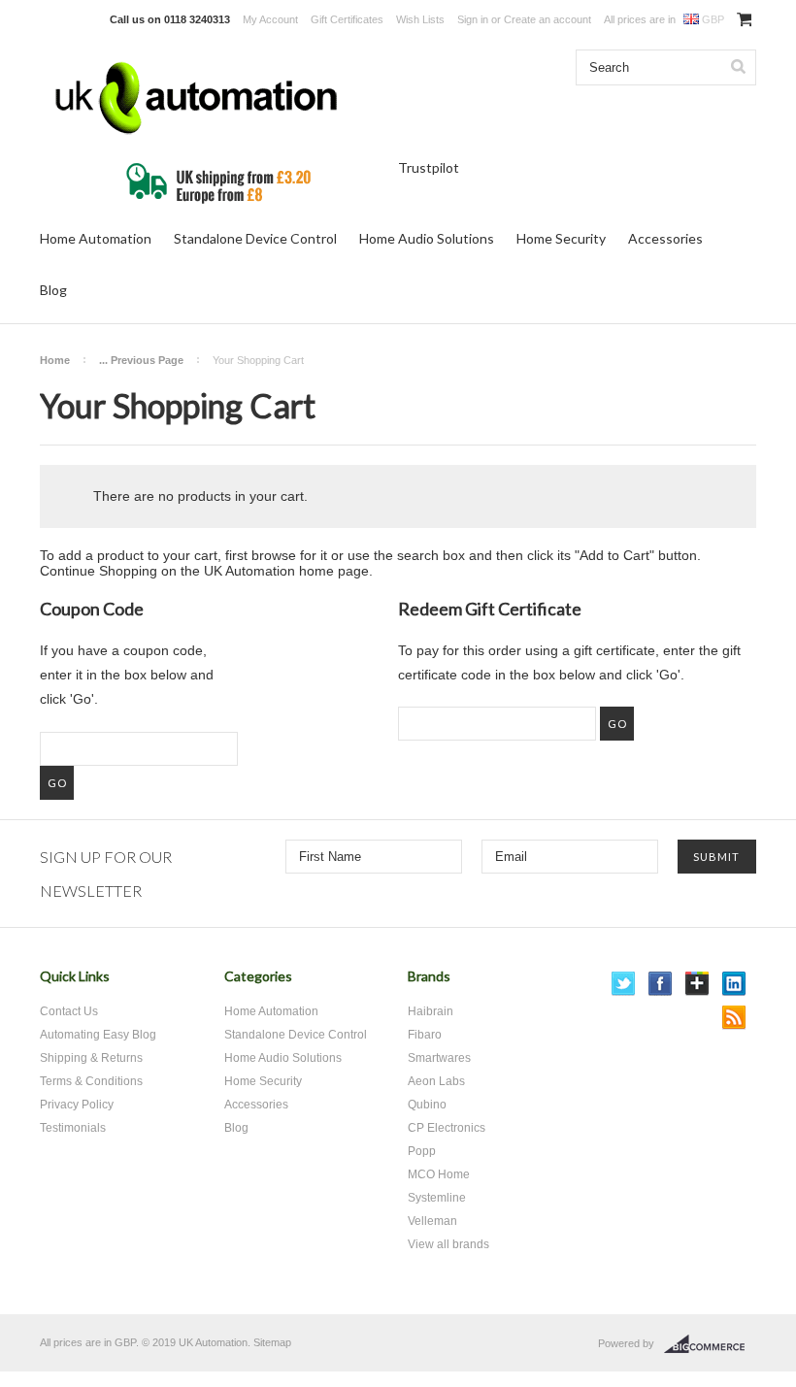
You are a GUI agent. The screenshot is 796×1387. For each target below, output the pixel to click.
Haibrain (430, 1011)
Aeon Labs (436, 1081)
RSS (734, 1018)
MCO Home (439, 1174)
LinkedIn (734, 984)
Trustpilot (428, 167)
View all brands (448, 1244)
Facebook (660, 984)
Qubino (427, 1104)
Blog (53, 289)
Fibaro (425, 1034)
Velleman (432, 1221)
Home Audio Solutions (426, 238)
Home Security (561, 238)
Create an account (547, 19)
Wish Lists (420, 19)
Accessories (665, 238)
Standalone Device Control (255, 238)
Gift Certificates (347, 19)
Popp (422, 1151)
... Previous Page (141, 360)
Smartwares (439, 1058)
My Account (270, 19)
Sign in (472, 19)
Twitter (624, 984)
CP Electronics (446, 1128)
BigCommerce (710, 1344)
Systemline (437, 1198)
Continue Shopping (98, 570)
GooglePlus (697, 984)
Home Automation (95, 238)
